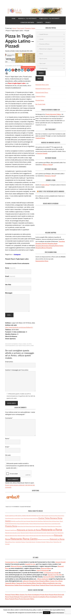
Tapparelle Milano (10, 583)
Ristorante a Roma (51, 529)
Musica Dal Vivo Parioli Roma (37, 521)
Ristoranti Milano (46, 568)
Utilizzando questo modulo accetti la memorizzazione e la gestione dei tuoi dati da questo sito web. (20, 465)
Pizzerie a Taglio (17, 344)
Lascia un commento (28, 67)
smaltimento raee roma (54, 583)
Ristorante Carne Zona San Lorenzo (12, 532)
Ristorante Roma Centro (23, 538)
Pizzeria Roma (11, 526)
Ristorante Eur (60, 532)
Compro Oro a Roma (56, 581)
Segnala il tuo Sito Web (55, 575)
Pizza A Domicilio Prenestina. (23, 523)
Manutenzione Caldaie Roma (14, 585)
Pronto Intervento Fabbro (53, 114)
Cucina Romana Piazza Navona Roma (56, 515)
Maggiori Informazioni (57, 613)
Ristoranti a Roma (57, 539)
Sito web (8, 455)
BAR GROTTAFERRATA (31, 515)
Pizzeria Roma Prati (21, 526)
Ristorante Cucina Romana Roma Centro (37, 532)
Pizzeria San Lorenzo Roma (41, 526)
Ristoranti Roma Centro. (10, 542)
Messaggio (8, 293)
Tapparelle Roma (21, 583)
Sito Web (8, 285)
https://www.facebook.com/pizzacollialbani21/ (19, 327)
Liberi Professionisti (43, 570)
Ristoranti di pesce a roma (43, 88)
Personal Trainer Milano (12, 595)
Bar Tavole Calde (40, 104)
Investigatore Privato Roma (31, 585)
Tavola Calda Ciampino (30, 542)
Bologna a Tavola (50, 176)
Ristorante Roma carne (42, 84)
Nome (10, 268)
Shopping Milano (44, 581)
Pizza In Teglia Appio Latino (26, 345)
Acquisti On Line (30, 564)
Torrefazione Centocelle (41, 542)
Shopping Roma (34, 581)
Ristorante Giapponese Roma (11, 535)
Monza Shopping (47, 248)
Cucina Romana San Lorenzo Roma (12, 518)
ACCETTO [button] (46, 612)
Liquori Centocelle (27, 521)
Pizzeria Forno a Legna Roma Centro (52, 523)
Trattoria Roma (56, 542)
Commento (9, 418)
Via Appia (29, 344)
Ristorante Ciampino (25, 532)
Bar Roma (39, 515)
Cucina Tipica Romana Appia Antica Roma (29, 518)
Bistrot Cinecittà (44, 515)
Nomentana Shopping (48, 246)
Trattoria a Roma (49, 542)
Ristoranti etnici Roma (42, 92)
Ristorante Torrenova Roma (43, 539)
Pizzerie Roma (40, 100)
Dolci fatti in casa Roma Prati (17, 521)
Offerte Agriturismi (43, 579)
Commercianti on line (11, 562)
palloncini (26, 581)
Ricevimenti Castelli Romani (11, 530)
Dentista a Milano (41, 583)
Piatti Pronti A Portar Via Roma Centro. (51, 521)
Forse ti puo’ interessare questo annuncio (51, 191)
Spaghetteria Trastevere (21, 542)
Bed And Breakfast (49, 577)
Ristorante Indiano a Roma (23, 535)
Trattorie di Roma (40, 96)
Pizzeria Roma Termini (30, 526)
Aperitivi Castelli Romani (10, 515)
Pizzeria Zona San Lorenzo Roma (54, 526)
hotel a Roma (45, 185)
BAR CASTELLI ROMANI (20, 515)
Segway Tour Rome (26, 595)
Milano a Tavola (47, 165)
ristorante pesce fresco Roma (35, 535)
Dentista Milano (31, 583)
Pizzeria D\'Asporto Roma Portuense (36, 523)
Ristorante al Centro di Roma (29, 529)
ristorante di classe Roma (52, 532)
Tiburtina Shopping (47, 243)
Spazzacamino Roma (42, 261)
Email (10, 276)
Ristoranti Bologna (16, 566)
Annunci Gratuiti (42, 153)
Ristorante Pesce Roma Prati (48, 535)
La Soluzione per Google (51, 573)
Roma (24, 344)
